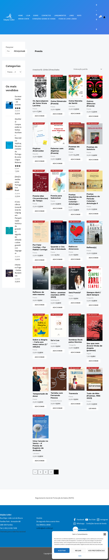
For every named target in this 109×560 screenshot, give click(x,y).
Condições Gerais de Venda (43, 19)
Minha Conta (23, 19)
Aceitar (62, 550)
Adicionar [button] (39, 116)
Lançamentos (60, 15)
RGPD (79, 555)
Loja (28, 15)
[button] (105, 534)
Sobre (35, 15)
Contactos (46, 15)
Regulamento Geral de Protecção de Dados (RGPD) (54, 498)
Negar (78, 550)
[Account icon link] (104, 17)
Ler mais (92, 408)
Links (71, 15)
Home (20, 15)
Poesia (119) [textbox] (12, 72)
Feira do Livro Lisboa (68, 19)
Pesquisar (9, 47)
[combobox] (14, 72)
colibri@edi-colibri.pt (44, 528)
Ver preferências (96, 550)
